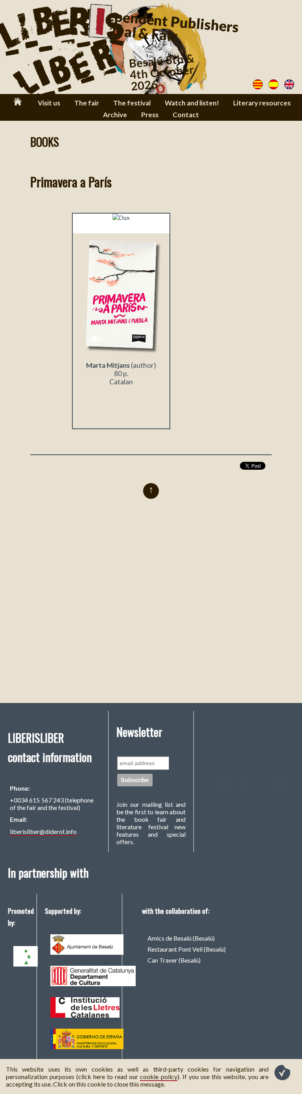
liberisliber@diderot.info (43, 831)
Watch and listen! (192, 103)
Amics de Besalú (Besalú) (181, 938)
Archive (115, 115)
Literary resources (262, 103)
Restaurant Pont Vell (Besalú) (186, 949)
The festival (132, 103)
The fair (86, 103)
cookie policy (158, 1076)
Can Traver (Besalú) (174, 960)
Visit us (49, 103)
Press (149, 115)
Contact (186, 115)
